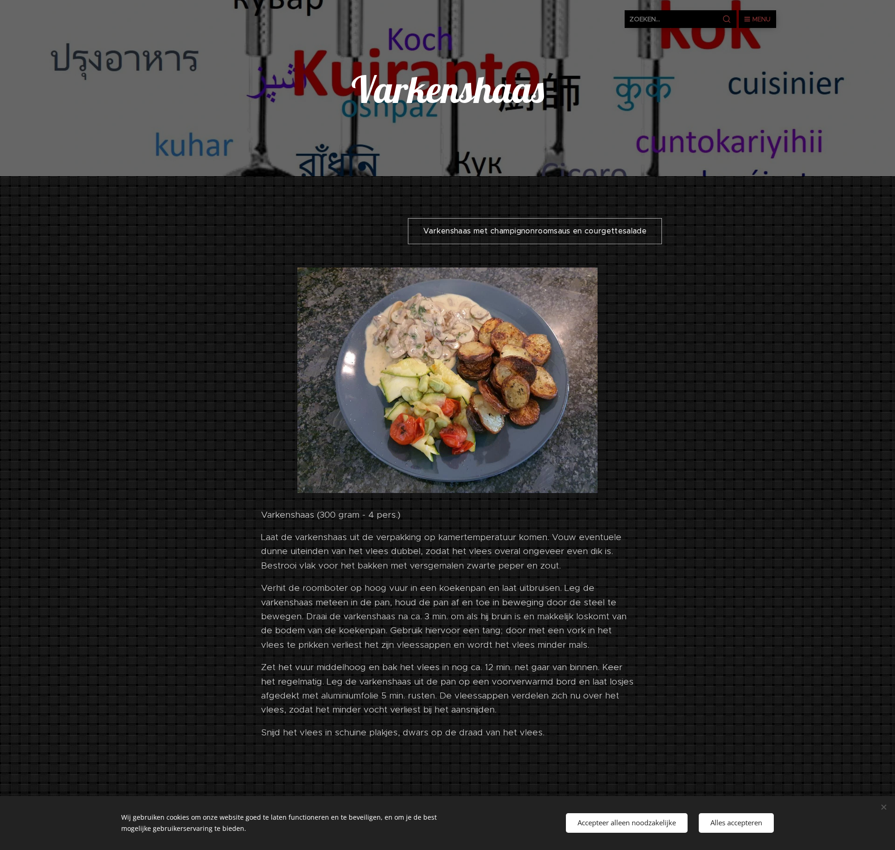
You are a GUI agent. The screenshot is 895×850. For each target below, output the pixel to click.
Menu (761, 19)
